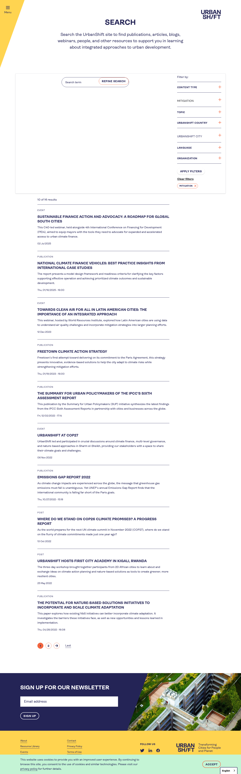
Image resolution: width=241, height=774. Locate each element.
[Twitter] (142, 750)
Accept (212, 764)
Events (24, 751)
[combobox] (228, 770)
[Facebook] (158, 750)
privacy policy (29, 768)
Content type (187, 87)
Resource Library (30, 746)
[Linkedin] (150, 750)
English (226, 770)
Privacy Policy (74, 746)
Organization (187, 158)
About (23, 740)
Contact (71, 740)
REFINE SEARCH (114, 81)
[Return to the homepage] (198, 747)
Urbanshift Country (192, 122)
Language (184, 147)
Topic (181, 112)
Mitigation (186, 186)
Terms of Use (74, 751)
